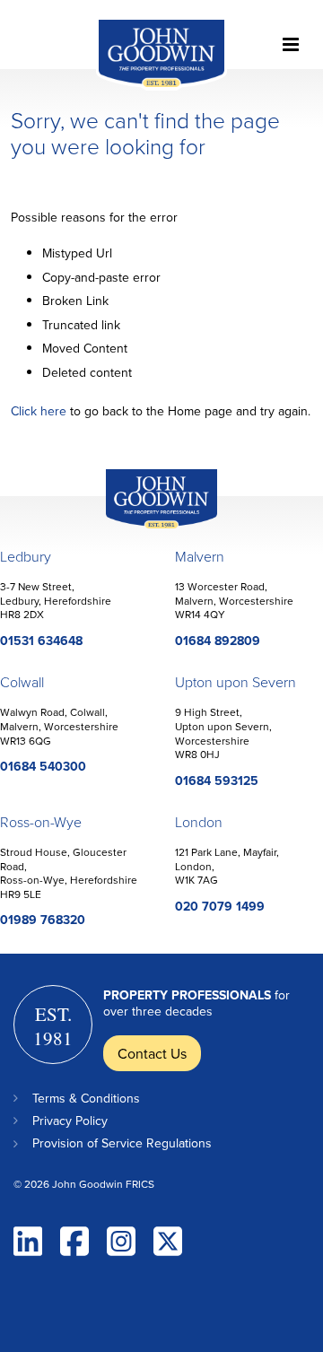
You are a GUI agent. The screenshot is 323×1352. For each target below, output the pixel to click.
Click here (38, 411)
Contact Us (152, 1053)
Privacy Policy (70, 1120)
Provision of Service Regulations (122, 1143)
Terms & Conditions (86, 1098)
